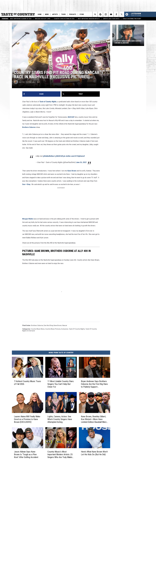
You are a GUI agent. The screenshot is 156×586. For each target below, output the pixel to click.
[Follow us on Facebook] (116, 14)
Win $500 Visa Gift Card (42, 19)
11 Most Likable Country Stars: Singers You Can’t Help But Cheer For (60, 384)
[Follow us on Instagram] (105, 14)
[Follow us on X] (121, 14)
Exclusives (64, 329)
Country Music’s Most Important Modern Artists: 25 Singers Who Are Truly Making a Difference (60, 454)
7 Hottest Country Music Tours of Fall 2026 (27, 382)
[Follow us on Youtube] (111, 14)
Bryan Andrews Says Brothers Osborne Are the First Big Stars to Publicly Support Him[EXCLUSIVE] (94, 384)
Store (82, 14)
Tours (63, 14)
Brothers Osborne (29, 127)
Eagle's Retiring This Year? (132, 19)
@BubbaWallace (48, 156)
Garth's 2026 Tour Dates (111, 19)
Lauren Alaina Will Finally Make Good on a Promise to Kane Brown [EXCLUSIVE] (27, 419)
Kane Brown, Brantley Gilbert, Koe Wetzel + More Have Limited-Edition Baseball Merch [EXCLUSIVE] (94, 419)
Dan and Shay (48, 325)
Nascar (64, 325)
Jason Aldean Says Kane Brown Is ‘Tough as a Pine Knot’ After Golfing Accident (26, 454)
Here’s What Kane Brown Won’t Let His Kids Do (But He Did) (94, 453)
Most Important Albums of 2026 (21, 19)
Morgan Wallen (27, 219)
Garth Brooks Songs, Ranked (125, 43)
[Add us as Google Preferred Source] (100, 14)
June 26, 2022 (81, 162)
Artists (55, 14)
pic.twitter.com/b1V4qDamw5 (74, 156)
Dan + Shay (26, 184)
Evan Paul (21, 82)
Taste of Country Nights (47, 102)
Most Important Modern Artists (89, 19)
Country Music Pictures (53, 329)
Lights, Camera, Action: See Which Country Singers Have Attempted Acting (59, 419)
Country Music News (38, 329)
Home (39, 14)
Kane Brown (72, 171)
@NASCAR (59, 156)
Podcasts (72, 14)
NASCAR (71, 117)
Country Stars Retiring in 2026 (64, 19)
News (47, 14)
